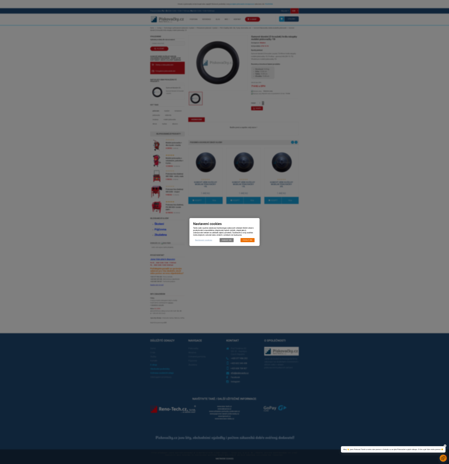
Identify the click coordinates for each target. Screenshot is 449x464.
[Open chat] (443, 458)
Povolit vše (247, 240)
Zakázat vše (227, 240)
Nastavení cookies (203, 240)
